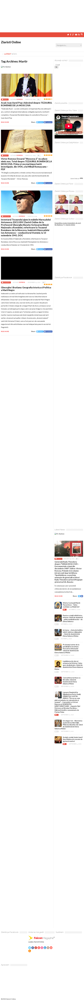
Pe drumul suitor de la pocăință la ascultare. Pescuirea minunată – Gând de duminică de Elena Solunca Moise (67, 648)
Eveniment (6, 216)
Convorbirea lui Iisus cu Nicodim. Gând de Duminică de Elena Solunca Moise (71, 681)
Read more (5, 122)
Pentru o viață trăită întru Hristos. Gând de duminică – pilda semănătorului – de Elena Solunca (73, 618)
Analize (59, 559)
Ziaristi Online (11, 42)
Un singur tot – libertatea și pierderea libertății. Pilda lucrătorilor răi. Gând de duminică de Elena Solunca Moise (69, 725)
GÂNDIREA (6, 282)
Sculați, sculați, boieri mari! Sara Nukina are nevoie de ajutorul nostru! (73, 739)
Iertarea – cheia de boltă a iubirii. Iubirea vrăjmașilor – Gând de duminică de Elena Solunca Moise (73, 633)
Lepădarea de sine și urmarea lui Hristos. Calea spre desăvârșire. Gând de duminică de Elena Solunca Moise (69, 665)
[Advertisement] (42, 15)
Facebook (49, 122)
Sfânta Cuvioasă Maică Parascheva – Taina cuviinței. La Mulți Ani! (71, 605)
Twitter (41, 122)
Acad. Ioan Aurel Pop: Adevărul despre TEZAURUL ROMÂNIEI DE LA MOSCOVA (26, 104)
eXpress (20, 99)
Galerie (5, 99)
